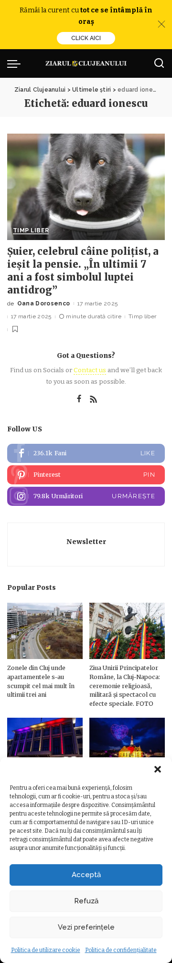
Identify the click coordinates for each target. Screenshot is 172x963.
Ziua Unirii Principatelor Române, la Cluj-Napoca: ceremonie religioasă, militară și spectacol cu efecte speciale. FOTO (124, 685)
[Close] (161, 24)
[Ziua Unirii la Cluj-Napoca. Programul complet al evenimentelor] (127, 746)
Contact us (90, 370)
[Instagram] (86, 496)
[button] (157, 769)
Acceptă (86, 874)
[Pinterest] (86, 474)
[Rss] (93, 399)
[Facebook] (79, 399)
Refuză (86, 901)
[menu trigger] (16, 63)
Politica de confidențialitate (121, 950)
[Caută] (159, 63)
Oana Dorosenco (43, 303)
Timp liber (31, 231)
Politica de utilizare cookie (45, 950)
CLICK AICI (86, 38)
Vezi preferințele (86, 927)
